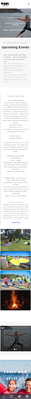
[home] (4, 4)
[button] (28, 4)
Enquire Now (16, 222)
